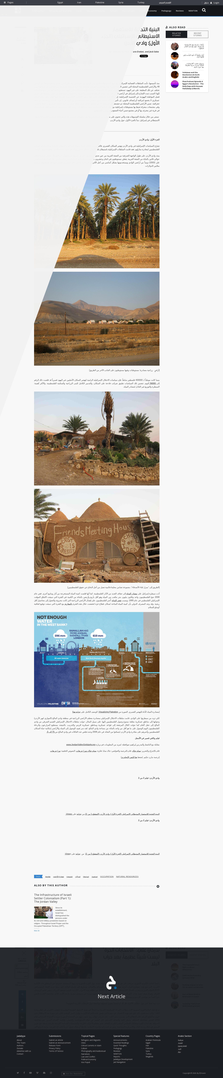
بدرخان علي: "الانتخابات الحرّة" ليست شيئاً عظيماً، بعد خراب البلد (194, 65)
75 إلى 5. (51, 732)
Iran (79, 2)
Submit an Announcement (60, 1043)
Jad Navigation (119, 1062)
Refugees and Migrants (91, 1040)
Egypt (60, 2)
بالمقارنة (68, 604)
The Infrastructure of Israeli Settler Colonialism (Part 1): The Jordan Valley (53, 898)
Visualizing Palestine (108, 712)
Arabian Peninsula (153, 1040)
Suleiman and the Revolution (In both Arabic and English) (191, 74)
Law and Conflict (88, 1056)
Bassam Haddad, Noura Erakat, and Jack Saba (136, 51)
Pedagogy (166, 10)
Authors (20, 1045)
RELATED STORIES (176, 34)
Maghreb (149, 1056)
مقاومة (47, 877)
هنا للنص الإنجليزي (129, 757)
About (19, 1040)
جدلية (79, 814)
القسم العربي (165, 2)
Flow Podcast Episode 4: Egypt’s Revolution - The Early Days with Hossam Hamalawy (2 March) (193, 85)
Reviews (180, 10)
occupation (106, 877)
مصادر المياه (131, 594)
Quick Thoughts (120, 1045)
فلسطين (70, 877)
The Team (21, 1043)
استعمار (95, 877)
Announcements (120, 1040)
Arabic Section (185, 1036)
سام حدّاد (91, 751)
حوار (179, 1052)
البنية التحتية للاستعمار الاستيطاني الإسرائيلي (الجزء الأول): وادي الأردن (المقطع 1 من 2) (122, 814)
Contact (20, 1054)
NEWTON (193, 10)
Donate (20, 1048)
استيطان (86, 877)
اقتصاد (180, 1043)
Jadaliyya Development (123, 1059)
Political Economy (148, 10)
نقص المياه (116, 600)
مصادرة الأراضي (58, 877)
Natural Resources (127, 877)
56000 (153, 383)
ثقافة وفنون (182, 1046)
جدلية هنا (77, 712)
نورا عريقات (81, 751)
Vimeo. (69, 814)
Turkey (140, 2)
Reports (116, 1056)
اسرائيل (77, 877)
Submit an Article (56, 1040)
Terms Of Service (56, 1051)
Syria (120, 2)
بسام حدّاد (136, 751)
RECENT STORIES (198, 34)
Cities (83, 1043)
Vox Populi (85, 1062)
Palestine (99, 2)
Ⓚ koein (202, 1073)
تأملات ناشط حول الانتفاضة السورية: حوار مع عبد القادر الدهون (194, 46)
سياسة (180, 1040)
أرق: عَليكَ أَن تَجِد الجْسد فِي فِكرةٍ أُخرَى (193, 56)
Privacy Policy (54, 1048)
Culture (84, 1048)
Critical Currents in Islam (91, 1045)
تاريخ (179, 1049)
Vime (67, 854)
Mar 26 (36, 930)
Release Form (55, 1045)
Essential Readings (121, 1043)
